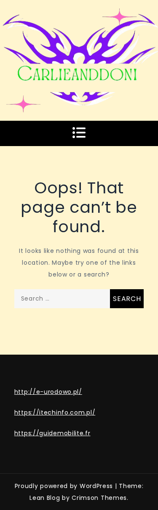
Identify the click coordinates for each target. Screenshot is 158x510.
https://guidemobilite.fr (52, 433)
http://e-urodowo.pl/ (48, 392)
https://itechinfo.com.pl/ (55, 412)
